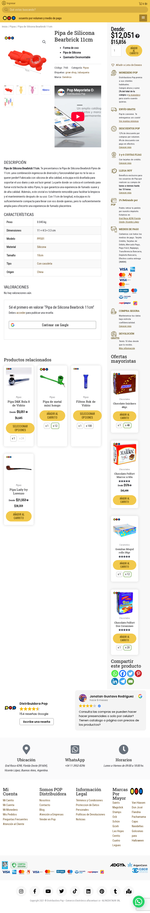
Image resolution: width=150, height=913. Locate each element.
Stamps (116, 812)
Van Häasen (138, 802)
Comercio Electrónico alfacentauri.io (83, 900)
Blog (42, 809)
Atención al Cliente (13, 824)
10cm (40, 255)
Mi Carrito (8, 800)
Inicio (5, 26)
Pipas (13, 26)
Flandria (136, 812)
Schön (116, 821)
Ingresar (11, 3)
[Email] (130, 681)
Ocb (114, 817)
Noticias (80, 819)
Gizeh (115, 826)
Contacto (44, 805)
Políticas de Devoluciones (90, 814)
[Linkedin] (114, 681)
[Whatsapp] (114, 673)
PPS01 (41, 238)
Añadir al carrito (52, 415)
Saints (116, 802)
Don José (137, 807)
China (40, 272)
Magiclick (117, 807)
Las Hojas (118, 831)
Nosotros (44, 800)
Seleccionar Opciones (20, 428)
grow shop (71, 72)
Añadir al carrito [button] (18, 516)
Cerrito (116, 836)
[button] (44, 41)
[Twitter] (130, 673)
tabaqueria (83, 72)
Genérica (66, 77)
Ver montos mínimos (129, 121)
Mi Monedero (10, 809)
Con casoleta (44, 263)
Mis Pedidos (10, 814)
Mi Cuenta (8, 805)
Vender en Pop (47, 819)
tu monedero (134, 94)
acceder (20, 313)
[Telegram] (122, 681)
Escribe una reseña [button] (36, 722)
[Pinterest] (138, 673)
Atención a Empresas (51, 814)
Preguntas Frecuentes (15, 819)
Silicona (41, 247)
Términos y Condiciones (89, 800)
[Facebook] (122, 673)
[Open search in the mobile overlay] (75, 9)
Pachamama (139, 817)
